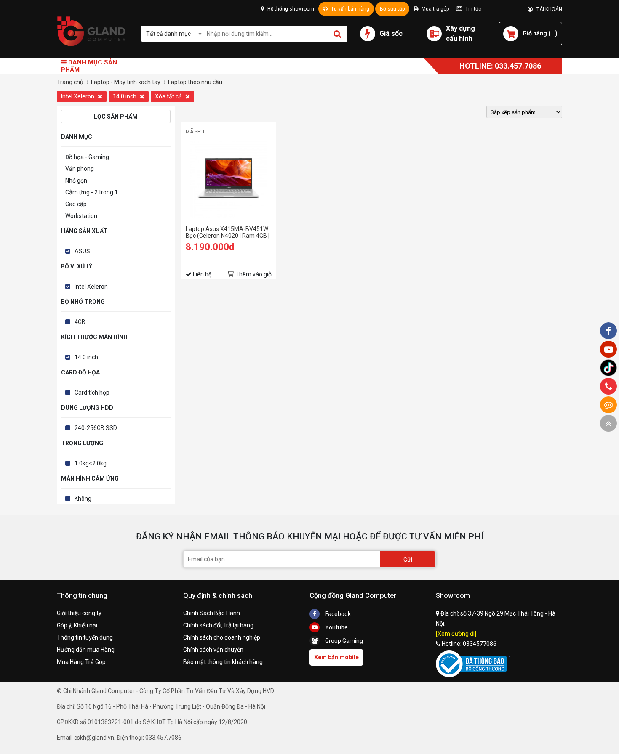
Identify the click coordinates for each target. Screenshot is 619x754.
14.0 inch (125, 96)
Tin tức (472, 9)
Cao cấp (76, 204)
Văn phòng (79, 168)
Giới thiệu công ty (79, 613)
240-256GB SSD (96, 428)
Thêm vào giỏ (253, 274)
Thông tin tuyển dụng (85, 637)
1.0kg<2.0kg (91, 463)
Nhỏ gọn (76, 180)
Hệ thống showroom (290, 9)
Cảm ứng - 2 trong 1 (91, 192)
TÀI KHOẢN (547, 9)
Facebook (337, 614)
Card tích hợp (92, 392)
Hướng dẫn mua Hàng (86, 649)
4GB (80, 322)
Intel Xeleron (78, 96)
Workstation (81, 215)
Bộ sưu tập (392, 9)
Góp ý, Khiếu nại (77, 625)
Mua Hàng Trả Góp (81, 661)
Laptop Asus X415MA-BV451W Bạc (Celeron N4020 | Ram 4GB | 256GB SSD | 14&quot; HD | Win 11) (227, 232)
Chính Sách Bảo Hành (211, 613)
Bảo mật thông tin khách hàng (223, 661)
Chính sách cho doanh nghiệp (221, 637)
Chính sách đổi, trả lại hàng (218, 625)
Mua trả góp (434, 9)
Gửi (407, 559)
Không (83, 498)
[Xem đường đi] (456, 633)
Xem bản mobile (336, 657)
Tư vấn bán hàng (349, 9)
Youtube (336, 627)
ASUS (82, 251)
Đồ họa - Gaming (87, 157)
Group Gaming (343, 640)
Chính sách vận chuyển (213, 649)
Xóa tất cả (169, 96)
